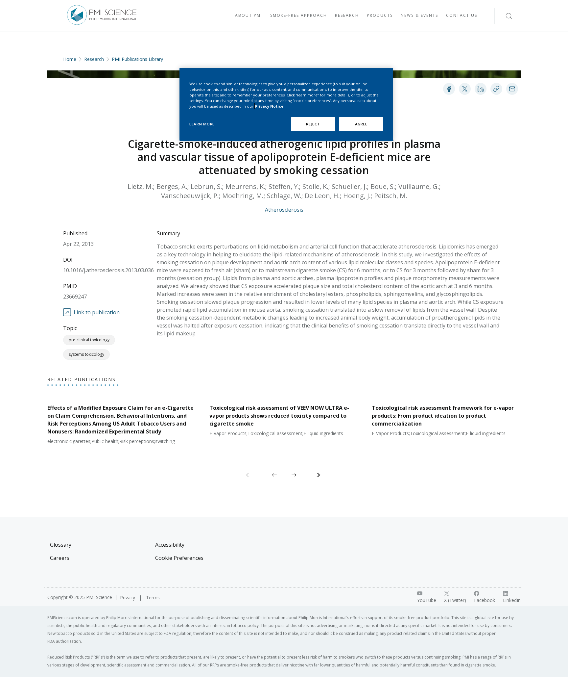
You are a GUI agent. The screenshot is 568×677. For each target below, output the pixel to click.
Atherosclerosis (284, 209)
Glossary (60, 544)
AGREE (361, 123)
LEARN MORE (202, 123)
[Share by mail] (512, 89)
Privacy (128, 597)
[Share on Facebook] (449, 89)
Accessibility (169, 544)
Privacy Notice (269, 106)
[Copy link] (496, 89)
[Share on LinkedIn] (480, 89)
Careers (59, 557)
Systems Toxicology (86, 354)
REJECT (313, 123)
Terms (153, 597)
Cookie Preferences (179, 557)
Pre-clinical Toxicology (89, 340)
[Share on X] (465, 89)
